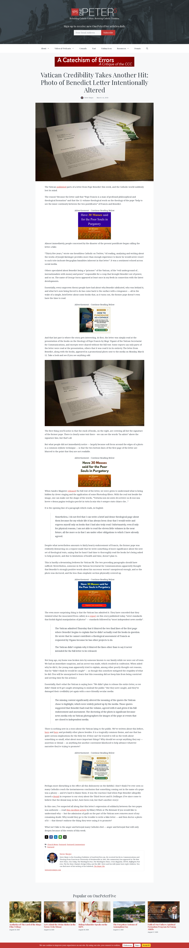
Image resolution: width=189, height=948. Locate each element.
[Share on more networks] (65, 837)
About (43, 48)
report (93, 616)
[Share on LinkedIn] (55, 837)
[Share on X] (46, 837)
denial (56, 796)
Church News (52, 844)
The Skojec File (99, 866)
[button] (147, 48)
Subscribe (108, 32)
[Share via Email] (60, 837)
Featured (62, 844)
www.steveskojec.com (53, 870)
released (72, 491)
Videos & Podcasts (63, 48)
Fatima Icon (106, 48)
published (61, 187)
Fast (94, 48)
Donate (137, 48)
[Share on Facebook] (51, 837)
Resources (121, 48)
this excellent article (76, 810)
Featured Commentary (76, 844)
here (47, 732)
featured (50, 847)
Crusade (83, 48)
